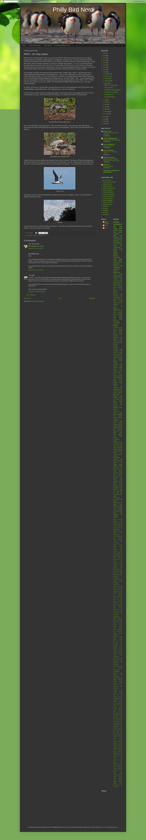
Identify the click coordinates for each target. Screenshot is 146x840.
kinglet (114, 734)
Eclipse (118, 552)
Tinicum (115, 369)
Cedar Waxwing (117, 539)
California (116, 239)
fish (117, 718)
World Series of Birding (117, 250)
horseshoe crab (117, 337)
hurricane (120, 728)
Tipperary (115, 673)
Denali (120, 350)
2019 (104, 55)
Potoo (120, 624)
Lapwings (115, 424)
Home (24, 45)
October (106, 78)
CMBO (120, 407)
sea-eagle (117, 764)
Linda (29, 275)
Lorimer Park (116, 426)
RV (114, 631)
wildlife (114, 781)
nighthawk (115, 304)
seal (121, 340)
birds (114, 235)
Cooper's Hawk (117, 349)
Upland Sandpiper (108, 200)
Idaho (120, 421)
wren (118, 784)
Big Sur (115, 526)
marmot (120, 736)
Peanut (120, 360)
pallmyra (115, 748)
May (105, 104)
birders (120, 471)
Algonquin (115, 395)
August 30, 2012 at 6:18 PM (35, 248)
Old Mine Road (117, 611)
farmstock (115, 716)
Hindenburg (116, 577)
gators (114, 723)
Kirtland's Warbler (117, 592)
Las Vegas (119, 357)
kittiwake (115, 489)
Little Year (119, 599)
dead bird (115, 713)
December (107, 74)
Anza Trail (119, 522)
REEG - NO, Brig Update (110, 85)
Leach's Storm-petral (108, 196)
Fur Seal (120, 562)
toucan (115, 771)
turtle (121, 511)
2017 (104, 60)
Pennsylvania (117, 242)
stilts (114, 766)
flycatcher (115, 334)
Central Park (117, 541)
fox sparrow (119, 719)
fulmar (120, 481)
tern (44, 235)
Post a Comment (30, 295)
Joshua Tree (116, 587)
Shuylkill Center (117, 646)
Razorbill (105, 208)
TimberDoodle (116, 671)
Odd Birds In (106, 164)
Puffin (120, 365)
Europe (118, 314)
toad (121, 769)
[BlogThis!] (41, 233)
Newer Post (27, 298)
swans (114, 769)
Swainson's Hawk (117, 661)
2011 (104, 116)
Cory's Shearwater (108, 198)
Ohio (121, 431)
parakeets (120, 748)
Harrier (117, 574)
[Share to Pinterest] (47, 233)
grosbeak (115, 335)
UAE (121, 674)
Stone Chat (119, 659)
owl (121, 240)
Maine (120, 317)
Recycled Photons (108, 150)
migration (115, 254)
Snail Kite (105, 206)
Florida (120, 232)
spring (118, 275)
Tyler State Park (108, 87)
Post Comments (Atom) (37, 301)
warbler (115, 230)
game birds (119, 721)
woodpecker (116, 272)
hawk (114, 259)
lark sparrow (119, 734)
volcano (115, 778)
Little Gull (116, 597)
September (107, 81)
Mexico (115, 601)
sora (121, 764)
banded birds (117, 265)
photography (116, 267)
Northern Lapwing (108, 190)
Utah (121, 369)
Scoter (120, 454)
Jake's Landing (117, 586)
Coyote (120, 546)
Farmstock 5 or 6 (108, 94)
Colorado (115, 347)
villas (120, 244)
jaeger (116, 487)
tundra (114, 773)
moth (114, 739)
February (107, 111)
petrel (114, 751)
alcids (121, 686)
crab (117, 476)
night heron (40, 235)
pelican (115, 749)
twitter (120, 773)
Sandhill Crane (116, 282)
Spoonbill (115, 658)
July (105, 100)
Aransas (115, 524)
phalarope (115, 389)
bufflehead (115, 699)
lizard (121, 300)
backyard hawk (117, 294)
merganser (116, 387)
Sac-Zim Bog (116, 451)
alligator (115, 370)
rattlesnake (116, 502)
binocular (115, 696)
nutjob (114, 496)
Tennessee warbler (117, 666)
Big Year (119, 237)
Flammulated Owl (117, 559)
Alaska (120, 260)
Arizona (120, 262)
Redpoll (120, 633)
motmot (120, 739)
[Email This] (39, 233)
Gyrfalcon (115, 421)
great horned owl (117, 299)
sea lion (120, 389)
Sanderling (116, 264)
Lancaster (120, 594)
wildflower (115, 516)
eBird (121, 479)
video (114, 512)
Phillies (120, 436)
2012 (104, 72)
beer (114, 694)
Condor (115, 409)
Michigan (120, 601)
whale (114, 287)
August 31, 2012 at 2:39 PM (35, 270)
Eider (114, 414)
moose (120, 494)
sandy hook (116, 506)
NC (119, 427)
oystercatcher (116, 497)
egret (114, 332)
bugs (121, 699)
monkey (115, 738)
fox (121, 297)
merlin (120, 387)
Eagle (120, 412)
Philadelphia (116, 257)
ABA (121, 280)
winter (120, 783)
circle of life (116, 704)
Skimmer (115, 292)
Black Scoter (119, 527)
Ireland (120, 581)
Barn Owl (120, 524)
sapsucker (115, 763)
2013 (104, 69)
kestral (120, 487)
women (115, 784)
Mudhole (120, 606)
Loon (114, 359)
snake (114, 509)
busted (115, 701)
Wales (114, 679)
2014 (104, 67)
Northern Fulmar (107, 184)
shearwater (116, 269)
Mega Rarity (117, 319)
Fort (114, 415)
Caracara (115, 345)
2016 (104, 62)
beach (120, 327)
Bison (114, 527)
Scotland (115, 456)
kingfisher (115, 384)
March (106, 109)
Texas (120, 274)
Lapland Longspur (108, 186)
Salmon (115, 639)
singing (120, 507)
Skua (117, 651)
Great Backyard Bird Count (117, 568)
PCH (117, 612)
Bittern (114, 307)
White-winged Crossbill (109, 188)
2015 (104, 65)
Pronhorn (120, 629)
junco (114, 733)
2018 (104, 58)
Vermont (120, 678)
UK (121, 282)
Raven (117, 444)
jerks (121, 731)
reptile (120, 756)
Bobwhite (115, 344)
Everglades (119, 414)
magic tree (119, 492)
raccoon (115, 501)
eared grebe (117, 379)
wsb (121, 784)
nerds (120, 339)
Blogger (116, 827)
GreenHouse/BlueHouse (62, 45)
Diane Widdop (32, 244)
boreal (114, 698)
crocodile (120, 711)
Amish (120, 395)
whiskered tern (117, 514)
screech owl (117, 305)
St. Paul (117, 461)
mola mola (115, 494)
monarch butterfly (117, 302)
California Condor (107, 202)
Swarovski (115, 663)
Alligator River (117, 521)
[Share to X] (43, 233)
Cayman (120, 537)
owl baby (120, 746)
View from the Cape (108, 157)
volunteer (120, 392)
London (120, 424)
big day (119, 694)
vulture (120, 778)
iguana (116, 729)
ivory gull (116, 731)
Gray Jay (119, 354)
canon (114, 703)
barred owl (116, 469)
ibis (114, 487)
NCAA (120, 607)
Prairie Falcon (117, 626)
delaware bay (117, 477)
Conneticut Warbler (108, 192)
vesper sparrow (117, 776)
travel (121, 771)
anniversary (116, 688)
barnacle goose (117, 693)
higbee (115, 300)
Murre (114, 607)
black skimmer (117, 329)
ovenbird (115, 746)
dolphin (120, 330)
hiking (120, 382)
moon (121, 738)
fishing (120, 332)
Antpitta (115, 522)
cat (117, 703)
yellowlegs (115, 786)
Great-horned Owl (117, 355)
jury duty (119, 733)
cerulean (120, 703)
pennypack (116, 240)
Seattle (120, 367)
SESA (120, 637)
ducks (120, 239)
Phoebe (115, 437)
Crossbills (115, 350)
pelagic (115, 249)
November (107, 76)
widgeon (120, 779)
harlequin (115, 382)
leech (114, 736)
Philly (118, 617)
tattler (118, 769)
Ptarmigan (115, 442)
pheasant (120, 751)
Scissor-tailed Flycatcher (109, 182)
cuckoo (120, 476)
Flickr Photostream (35, 45)
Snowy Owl (106, 214)
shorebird (116, 234)
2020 (104, 53)
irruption (120, 729)
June (105, 102)
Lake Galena (117, 422)
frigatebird (115, 481)
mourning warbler (117, 741)
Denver (115, 547)
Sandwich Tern (117, 643)
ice (114, 729)
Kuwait (115, 357)
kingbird (115, 339)
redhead (115, 756)
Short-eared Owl (117, 644)
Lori (106, 228)
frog (114, 721)
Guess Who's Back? (109, 97)
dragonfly (120, 377)
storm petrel (119, 391)
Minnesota (115, 320)
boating (115, 284)
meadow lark (117, 385)
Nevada (115, 609)
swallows (120, 768)
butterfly (115, 297)
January (106, 113)
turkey (114, 392)
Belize (120, 342)
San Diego (119, 641)
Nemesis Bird (107, 131)
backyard (115, 327)
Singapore (115, 325)
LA (114, 594)
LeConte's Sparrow (117, 596)
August (106, 83)
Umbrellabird (116, 676)
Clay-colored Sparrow (109, 194)
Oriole (114, 432)
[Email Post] (36, 232)
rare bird (115, 244)
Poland (115, 624)
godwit (114, 380)
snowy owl (117, 245)
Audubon (115, 397)
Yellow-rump (116, 684)
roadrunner (115, 759)
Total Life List (48, 45)
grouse (120, 380)
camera (120, 701)
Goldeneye (116, 419)
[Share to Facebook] (45, 233)
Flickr (114, 561)
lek (117, 736)
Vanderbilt (115, 678)
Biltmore (120, 526)
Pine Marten (116, 621)
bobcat (120, 696)
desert (114, 479)
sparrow (115, 255)
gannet (115, 482)
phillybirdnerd (116, 753)
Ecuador (115, 352)
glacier (120, 482)
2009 (104, 121)
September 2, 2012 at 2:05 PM (36, 291)
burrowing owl (117, 295)
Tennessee (115, 664)
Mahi (121, 426)
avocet (120, 370)
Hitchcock (115, 579)
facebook (118, 714)
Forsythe (34, 235)
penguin (120, 749)
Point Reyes (117, 622)
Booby (120, 289)
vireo (121, 512)
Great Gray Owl (107, 180)
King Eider (105, 210)
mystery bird (116, 743)
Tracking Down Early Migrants (112, 90)
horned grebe (117, 484)
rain (121, 754)
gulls (114, 275)
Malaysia (115, 427)
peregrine (120, 285)
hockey (115, 728)
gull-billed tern (117, 726)
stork (114, 391)
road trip (117, 758)
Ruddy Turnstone (117, 449)
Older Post (92, 298)
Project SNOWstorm (109, 144)
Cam (117, 536)
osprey (115, 270)
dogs (119, 297)
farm (121, 714)
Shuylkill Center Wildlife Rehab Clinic (117, 649)
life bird (115, 262)
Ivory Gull (105, 212)
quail (121, 499)
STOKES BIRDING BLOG (110, 138)
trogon (117, 511)
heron (118, 280)
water (114, 779)
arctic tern (119, 467)
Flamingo (120, 557)
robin (121, 759)
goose (120, 334)
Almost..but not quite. (108, 166)
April (105, 107)
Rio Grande (119, 447)
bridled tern (119, 698)
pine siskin (116, 499)
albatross (115, 686)
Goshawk (115, 564)
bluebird (115, 330)
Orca (114, 612)
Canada (115, 277)
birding (30, 235)
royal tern (117, 761)
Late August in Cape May (111, 92)
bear (114, 374)
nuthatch (120, 744)
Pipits (121, 621)
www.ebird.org (77, 63)
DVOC (115, 274)
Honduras (115, 290)
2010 (104, 119)
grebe (118, 284)
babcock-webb (116, 372)
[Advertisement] (47, 817)
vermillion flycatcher (117, 774)
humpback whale (117, 486)
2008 (104, 123)
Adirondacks (116, 394)
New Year (119, 609)
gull (121, 284)
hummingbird (116, 247)
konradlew (103, 827)
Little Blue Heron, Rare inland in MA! (112, 140)
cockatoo (115, 709)
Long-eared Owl (107, 204)
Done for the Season (108, 145)
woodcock (115, 342)
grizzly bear (119, 724)
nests (114, 285)
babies (120, 691)
